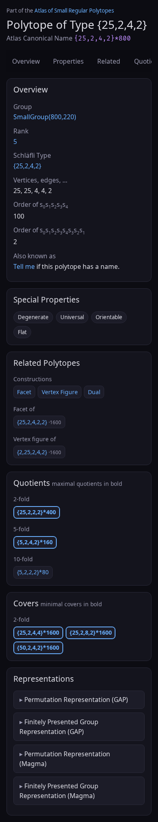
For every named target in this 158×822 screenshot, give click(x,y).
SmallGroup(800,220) (44, 116)
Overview (26, 61)
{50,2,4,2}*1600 (38, 647)
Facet (24, 392)
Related (108, 61)
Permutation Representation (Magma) (64, 758)
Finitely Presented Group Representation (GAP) (58, 726)
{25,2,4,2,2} (39, 422)
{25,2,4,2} (27, 165)
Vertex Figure (60, 392)
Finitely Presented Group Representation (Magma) (58, 790)
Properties (68, 61)
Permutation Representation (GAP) (76, 699)
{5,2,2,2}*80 (33, 572)
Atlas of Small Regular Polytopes (74, 10)
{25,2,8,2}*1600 (91, 632)
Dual (94, 392)
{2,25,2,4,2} (39, 452)
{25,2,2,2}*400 (36, 512)
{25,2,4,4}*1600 (38, 632)
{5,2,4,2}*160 (35, 542)
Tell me (24, 266)
